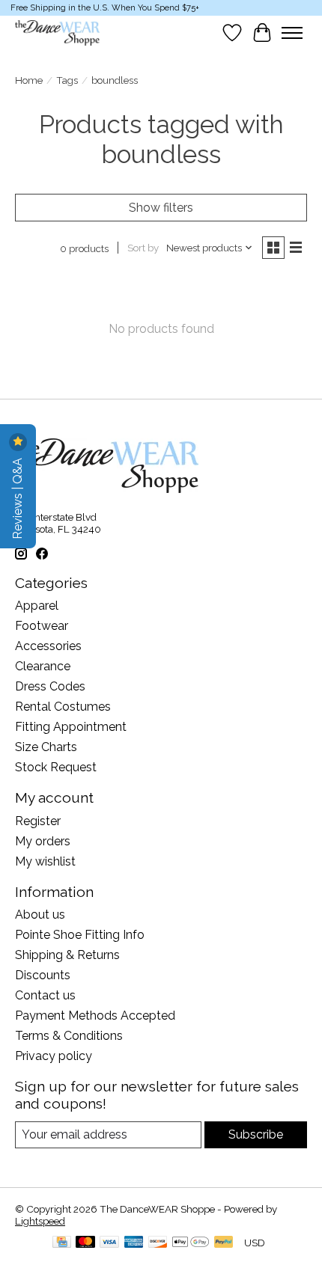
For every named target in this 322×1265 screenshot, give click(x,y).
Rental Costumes (63, 706)
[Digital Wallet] (190, 1243)
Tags (67, 80)
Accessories (48, 646)
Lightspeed (40, 1221)
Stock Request (56, 767)
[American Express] (134, 1243)
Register (38, 821)
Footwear (41, 626)
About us (40, 914)
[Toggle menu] (292, 33)
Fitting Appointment (71, 727)
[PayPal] (224, 1243)
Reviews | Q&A (17, 497)
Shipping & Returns (67, 955)
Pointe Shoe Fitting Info (80, 935)
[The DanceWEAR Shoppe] (57, 33)
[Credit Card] (61, 1243)
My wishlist (45, 861)
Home (29, 80)
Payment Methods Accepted (95, 1015)
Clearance (42, 666)
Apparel (36, 605)
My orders (42, 841)
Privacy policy (53, 1056)
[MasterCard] (85, 1243)
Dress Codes (50, 686)
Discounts (42, 975)
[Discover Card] (158, 1243)
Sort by (143, 248)
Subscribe (255, 1134)
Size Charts (46, 747)
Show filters (161, 207)
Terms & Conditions (69, 1036)
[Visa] (109, 1243)
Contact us (45, 995)
